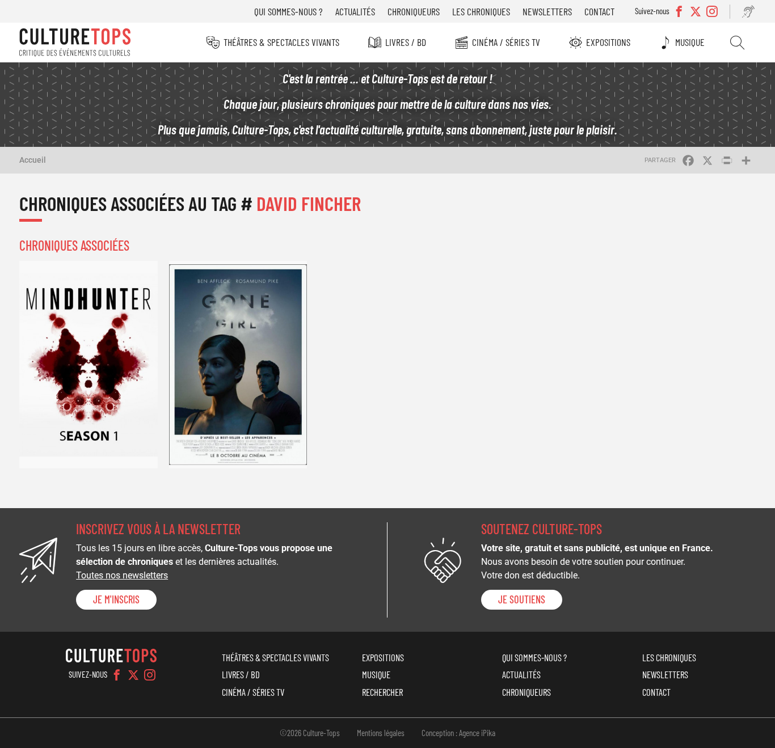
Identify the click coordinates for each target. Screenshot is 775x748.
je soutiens (521, 599)
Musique (690, 42)
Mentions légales (381, 733)
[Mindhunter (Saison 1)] (88, 364)
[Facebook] (117, 674)
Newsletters (547, 11)
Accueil (32, 159)
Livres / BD (405, 42)
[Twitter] (133, 674)
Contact (599, 11)
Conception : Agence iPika (458, 733)
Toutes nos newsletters (122, 575)
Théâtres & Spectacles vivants (281, 42)
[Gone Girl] (238, 364)
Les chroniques (481, 11)
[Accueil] (74, 42)
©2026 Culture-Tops (310, 733)
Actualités (355, 11)
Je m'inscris (116, 599)
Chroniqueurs (413, 11)
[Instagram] (150, 674)
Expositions (608, 42)
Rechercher (737, 42)
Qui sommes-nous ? (288, 11)
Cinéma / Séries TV (506, 42)
